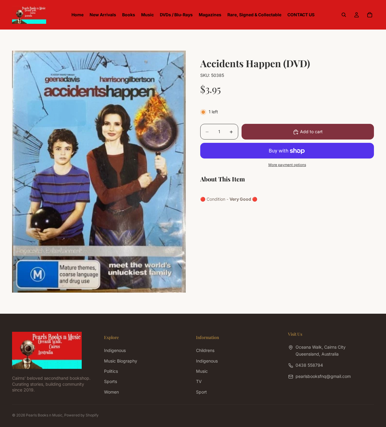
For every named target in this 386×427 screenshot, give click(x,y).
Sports (110, 381)
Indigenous (115, 350)
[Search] (343, 14)
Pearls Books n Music (44, 415)
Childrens (205, 350)
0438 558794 (309, 365)
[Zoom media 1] (99, 171)
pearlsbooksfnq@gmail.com (323, 376)
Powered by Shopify (81, 415)
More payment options (287, 165)
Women (111, 391)
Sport (201, 391)
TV (199, 381)
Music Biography (120, 360)
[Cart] (369, 14)
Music (202, 371)
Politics (111, 371)
